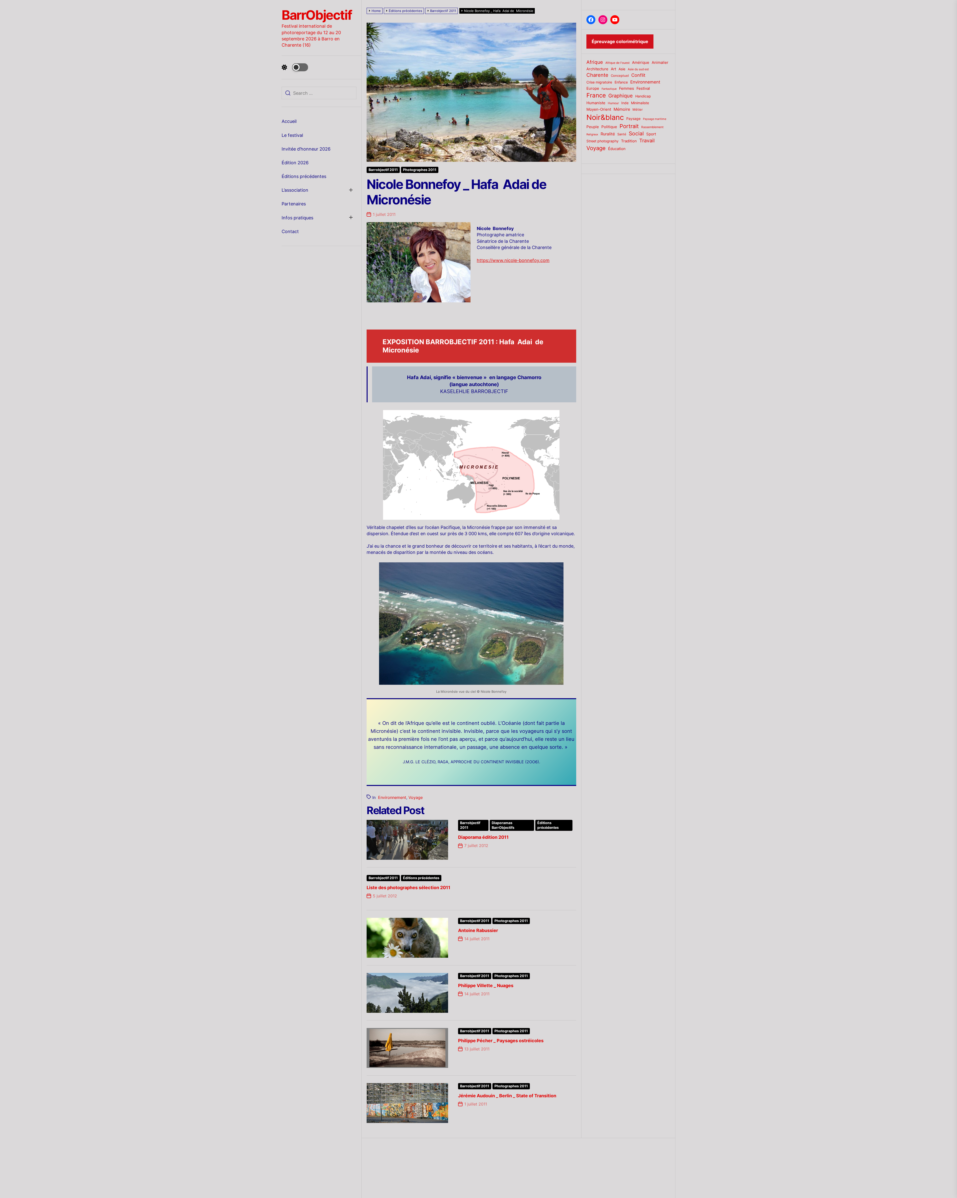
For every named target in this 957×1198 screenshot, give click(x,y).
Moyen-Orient (598, 109)
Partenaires (294, 203)
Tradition (629, 141)
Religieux (592, 134)
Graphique (620, 95)
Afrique (594, 62)
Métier (638, 109)
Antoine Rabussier (478, 930)
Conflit (638, 75)
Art (613, 69)
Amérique (640, 62)
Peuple (592, 127)
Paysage (633, 118)
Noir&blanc (605, 117)
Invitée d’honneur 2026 (306, 149)
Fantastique (609, 88)
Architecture (597, 69)
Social (636, 133)
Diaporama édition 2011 (483, 837)
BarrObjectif (317, 15)
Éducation (617, 148)
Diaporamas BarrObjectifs (503, 825)
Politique (609, 126)
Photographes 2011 (419, 170)
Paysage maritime (654, 119)
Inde (625, 103)
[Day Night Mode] (295, 67)
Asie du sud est (638, 69)
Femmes (626, 88)
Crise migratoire (599, 82)
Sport (651, 134)
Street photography (602, 141)
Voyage (415, 797)
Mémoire (622, 109)
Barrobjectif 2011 (383, 170)
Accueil (289, 121)
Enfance (621, 82)
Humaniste (595, 103)
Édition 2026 (295, 162)
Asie (622, 69)
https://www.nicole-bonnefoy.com (513, 260)
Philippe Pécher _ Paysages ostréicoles (501, 1040)
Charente (597, 75)
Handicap (643, 96)
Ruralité (608, 134)
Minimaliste (640, 103)
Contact (290, 231)
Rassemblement (652, 127)
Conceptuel (620, 76)
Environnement (392, 797)
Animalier (660, 62)
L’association (295, 190)
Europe (592, 88)
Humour (613, 103)
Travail (647, 140)
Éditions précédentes (304, 176)
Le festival (292, 135)
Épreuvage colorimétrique (620, 41)
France (596, 95)
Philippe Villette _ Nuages (485, 985)
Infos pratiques (297, 217)
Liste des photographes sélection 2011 (408, 887)
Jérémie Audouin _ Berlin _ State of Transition (507, 1095)
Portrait (629, 126)
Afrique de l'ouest (617, 63)
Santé (621, 134)
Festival (643, 88)
